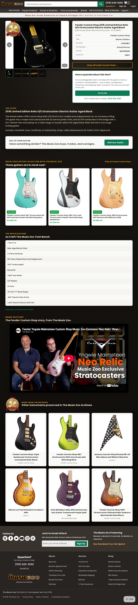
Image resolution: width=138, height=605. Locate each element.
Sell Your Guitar (96, 10)
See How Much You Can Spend (109, 544)
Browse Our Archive (24, 582)
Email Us (24, 568)
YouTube (21, 538)
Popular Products (29, 10)
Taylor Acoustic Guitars (118, 579)
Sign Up (122, 6)
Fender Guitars (114, 562)
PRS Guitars (113, 575)
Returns (81, 579)
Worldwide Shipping (86, 575)
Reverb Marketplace (5, 538)
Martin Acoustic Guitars (118, 571)
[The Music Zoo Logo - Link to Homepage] (12, 3)
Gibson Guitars (114, 566)
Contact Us (83, 562)
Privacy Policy (28, 597)
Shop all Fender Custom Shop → (102, 65)
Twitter (16, 538)
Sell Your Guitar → (116, 142)
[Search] (100, 4)
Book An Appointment (58, 566)
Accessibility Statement (60, 597)
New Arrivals (14, 10)
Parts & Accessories (69, 10)
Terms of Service (42, 597)
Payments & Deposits (87, 571)
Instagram (27, 538)
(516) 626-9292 (114, 2)
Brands (84, 10)
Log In (133, 6)
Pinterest (32, 538)
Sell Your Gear (84, 566)
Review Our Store (56, 579)
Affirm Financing (55, 571)
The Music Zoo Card (57, 575)
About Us (52, 562)
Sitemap (52, 584)
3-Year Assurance (85, 584)
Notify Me (102, 93)
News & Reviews (112, 10)
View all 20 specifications (19, 309)
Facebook (10, 538)
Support (124, 10)
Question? (110, 6)
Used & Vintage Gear (116, 584)
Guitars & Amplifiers (49, 10)
